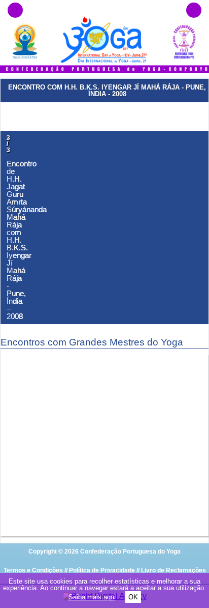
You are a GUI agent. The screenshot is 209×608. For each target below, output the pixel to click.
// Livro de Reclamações (171, 570)
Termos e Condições (33, 570)
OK (133, 597)
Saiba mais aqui (92, 597)
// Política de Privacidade (99, 570)
